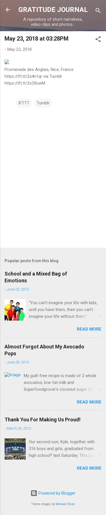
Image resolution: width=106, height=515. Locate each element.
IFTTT (23, 103)
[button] (98, 40)
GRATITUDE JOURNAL (53, 10)
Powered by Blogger (56, 493)
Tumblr (43, 103)
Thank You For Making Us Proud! (43, 419)
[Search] (98, 11)
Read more (89, 329)
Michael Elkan (65, 504)
